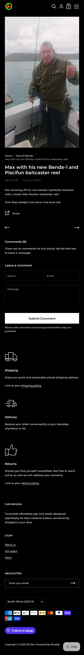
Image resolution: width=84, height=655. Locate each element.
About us (10, 544)
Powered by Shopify (48, 644)
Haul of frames (24, 155)
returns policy (30, 483)
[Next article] (76, 228)
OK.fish (30, 644)
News (8, 557)
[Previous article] (7, 228)
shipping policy (31, 385)
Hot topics (11, 551)
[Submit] (73, 583)
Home (8, 155)
